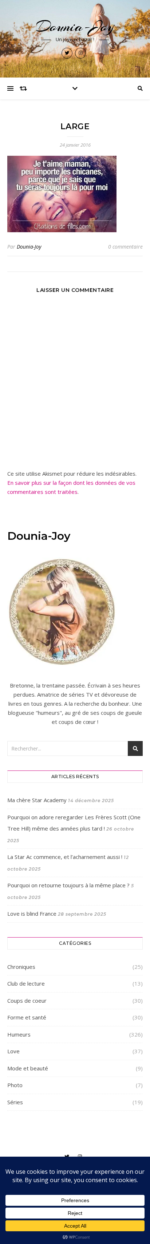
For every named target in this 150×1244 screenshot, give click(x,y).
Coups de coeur (27, 1000)
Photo (15, 1085)
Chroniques (21, 966)
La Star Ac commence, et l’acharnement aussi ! (64, 856)
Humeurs (19, 1034)
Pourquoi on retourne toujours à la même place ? (68, 885)
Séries (15, 1102)
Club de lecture (26, 983)
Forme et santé (26, 1017)
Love (13, 1051)
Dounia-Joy (75, 26)
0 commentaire (125, 246)
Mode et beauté (27, 1068)
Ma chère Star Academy (37, 800)
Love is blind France (31, 913)
